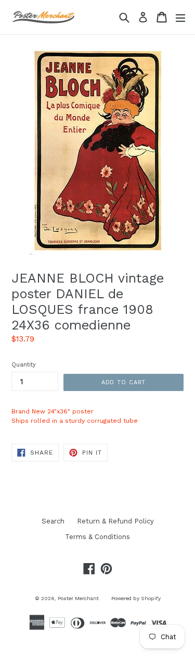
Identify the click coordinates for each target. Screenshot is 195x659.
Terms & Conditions (97, 537)
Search (53, 521)
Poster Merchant (78, 598)
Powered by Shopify (136, 598)
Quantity (23, 364)
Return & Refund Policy (115, 521)
